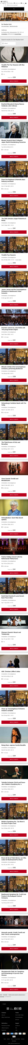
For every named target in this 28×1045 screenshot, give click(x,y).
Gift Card (17, 1019)
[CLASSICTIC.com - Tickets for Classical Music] (4, 1)
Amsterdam (4, 34)
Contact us (17, 1025)
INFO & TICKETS (14, 81)
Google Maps (17, 34)
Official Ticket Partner (6, 1017)
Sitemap (22, 1039)
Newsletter (14, 1041)
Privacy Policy (17, 1039)
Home (1, 994)
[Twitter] (18, 1009)
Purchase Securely (18, 1017)
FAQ (16, 1027)
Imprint (8, 1039)
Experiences (4, 1030)
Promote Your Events (6, 1025)
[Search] (14, 9)
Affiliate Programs (5, 1027)
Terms (12, 1039)
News (5, 1039)
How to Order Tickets (19, 1015)
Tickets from (10, 77)
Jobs (16, 1030)
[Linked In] (20, 1009)
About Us (3, 1015)
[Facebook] (8, 1008)
